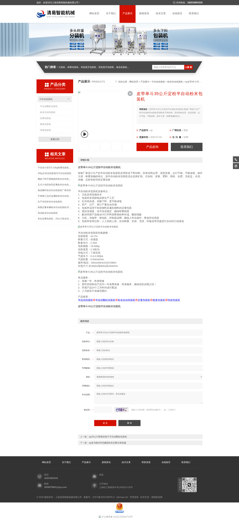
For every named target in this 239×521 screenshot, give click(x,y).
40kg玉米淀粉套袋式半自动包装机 (54, 173)
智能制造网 (156, 497)
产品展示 (128, 13)
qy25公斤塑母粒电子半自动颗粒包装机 (108, 437)
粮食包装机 (45, 124)
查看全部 (54, 139)
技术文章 (161, 13)
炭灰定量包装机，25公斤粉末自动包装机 (55, 218)
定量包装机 (45, 118)
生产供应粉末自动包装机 (50, 201)
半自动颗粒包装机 (49, 106)
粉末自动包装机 (47, 112)
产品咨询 (152, 147)
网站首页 (94, 13)
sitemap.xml (122, 497)
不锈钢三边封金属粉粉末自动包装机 (55, 196)
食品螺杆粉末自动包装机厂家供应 (54, 190)
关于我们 (111, 13)
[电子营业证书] (119, 503)
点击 (68, 99)
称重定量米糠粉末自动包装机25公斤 (55, 207)
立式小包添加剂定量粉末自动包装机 (55, 184)
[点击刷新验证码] (121, 409)
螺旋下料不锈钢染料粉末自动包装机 (55, 179)
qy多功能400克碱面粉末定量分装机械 (107, 443)
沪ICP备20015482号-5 (103, 497)
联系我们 (194, 13)
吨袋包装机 (45, 130)
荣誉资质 (146, 462)
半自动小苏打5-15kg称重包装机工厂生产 (55, 167)
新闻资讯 (144, 13)
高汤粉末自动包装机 (48, 213)
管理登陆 (134, 497)
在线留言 (177, 13)
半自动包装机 (46, 99)
